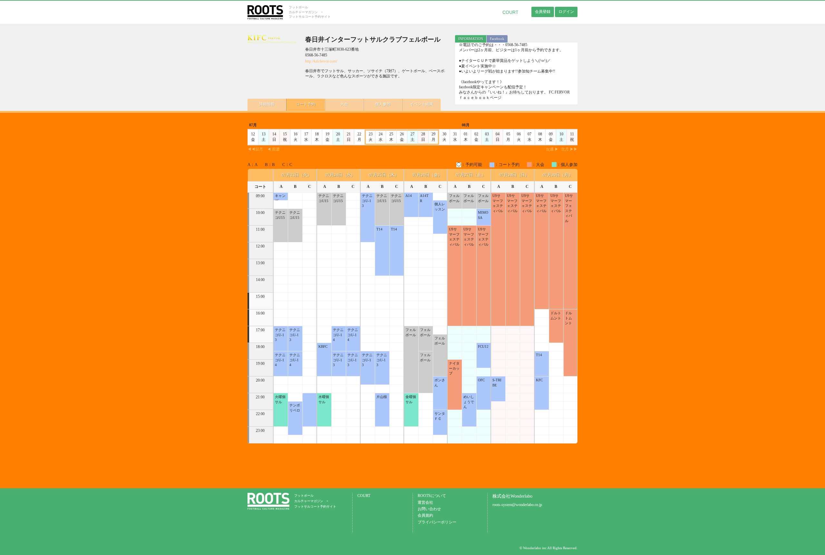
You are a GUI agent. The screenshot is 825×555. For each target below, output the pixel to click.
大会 (344, 104)
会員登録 (542, 11)
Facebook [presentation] (497, 39)
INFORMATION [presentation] (470, 39)
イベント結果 (421, 104)
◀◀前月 (255, 149)
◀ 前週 (273, 149)
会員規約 (425, 515)
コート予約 (305, 104)
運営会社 (425, 503)
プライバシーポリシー (437, 522)
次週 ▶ (552, 149)
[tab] (470, 39)
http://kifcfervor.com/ (321, 61)
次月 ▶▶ (569, 149)
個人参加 (383, 104)
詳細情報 (267, 104)
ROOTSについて (432, 496)
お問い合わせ (429, 509)
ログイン (566, 11)
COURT (510, 12)
